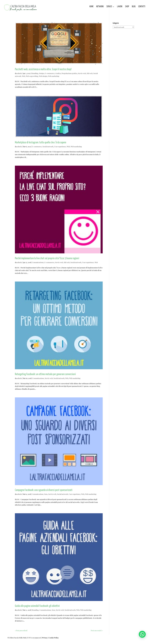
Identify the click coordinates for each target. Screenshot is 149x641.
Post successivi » (97, 630)
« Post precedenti (21, 630)
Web (23, 76)
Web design (43, 76)
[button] (142, 634)
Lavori (119, 7)
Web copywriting (32, 76)
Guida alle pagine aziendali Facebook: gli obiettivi (37, 606)
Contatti (141, 7)
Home (91, 7)
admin (19, 73)
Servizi (109, 7)
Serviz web (82, 73)
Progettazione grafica (69, 73)
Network (100, 7)
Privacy (44, 638)
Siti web (90, 73)
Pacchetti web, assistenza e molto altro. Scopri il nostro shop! (43, 69)
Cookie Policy (54, 638)
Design (41, 73)
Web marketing (53, 76)
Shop (127, 7)
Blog (133, 7)
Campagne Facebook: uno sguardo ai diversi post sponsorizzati (43, 490)
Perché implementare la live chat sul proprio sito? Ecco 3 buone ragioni (47, 258)
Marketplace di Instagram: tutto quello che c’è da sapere (40, 142)
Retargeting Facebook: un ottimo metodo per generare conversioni (45, 374)
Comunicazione (38, 262)
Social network (47, 146)
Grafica (58, 73)
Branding (34, 73)
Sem (45, 494)
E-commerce (50, 73)
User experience (60, 146)
